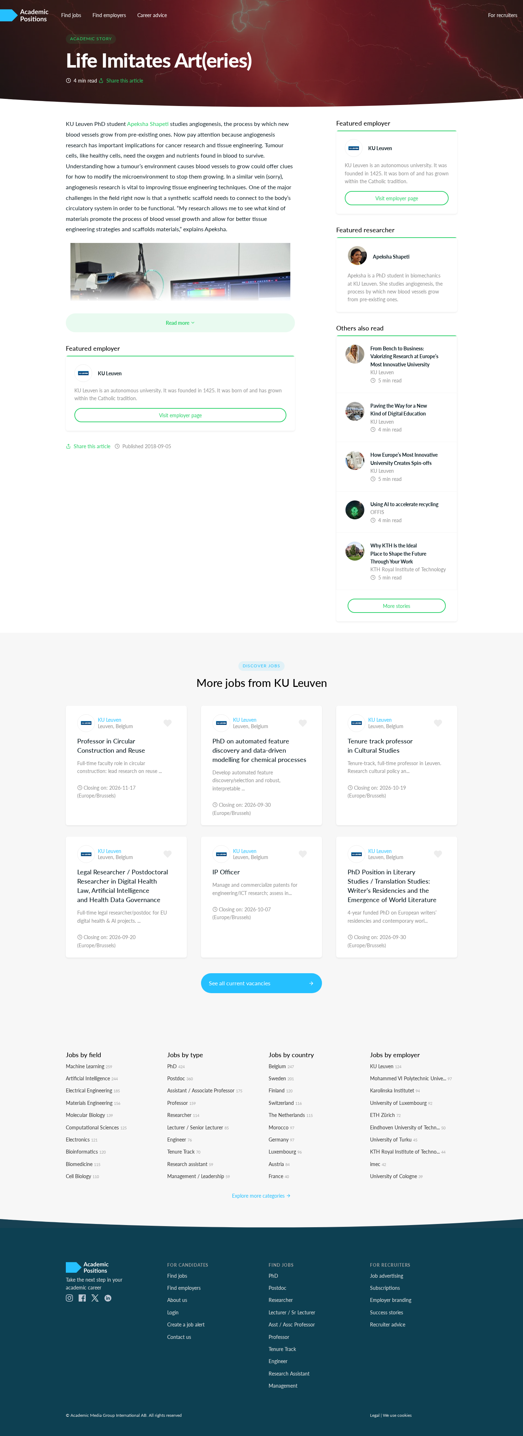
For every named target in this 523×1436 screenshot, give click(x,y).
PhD (176, 1066)
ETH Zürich (385, 1114)
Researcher (183, 1114)
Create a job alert (186, 1324)
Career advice (152, 14)
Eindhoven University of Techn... (407, 1127)
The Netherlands (291, 1114)
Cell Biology (82, 1176)
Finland (280, 1090)
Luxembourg (285, 1151)
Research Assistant (289, 1373)
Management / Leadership (198, 1176)
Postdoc (180, 1078)
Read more (178, 322)
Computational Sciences (96, 1127)
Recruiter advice (387, 1324)
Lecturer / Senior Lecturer (198, 1127)
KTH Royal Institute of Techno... (407, 1151)
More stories (396, 605)
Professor (181, 1102)
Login (173, 1312)
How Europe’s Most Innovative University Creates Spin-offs (404, 458)
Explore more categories (259, 1195)
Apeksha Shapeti (148, 124)
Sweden (281, 1078)
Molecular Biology (89, 1114)
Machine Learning (89, 1066)
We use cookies (397, 1415)
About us (177, 1299)
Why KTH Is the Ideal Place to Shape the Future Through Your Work (398, 553)
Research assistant (190, 1163)
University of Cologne (396, 1176)
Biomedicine (83, 1163)
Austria (279, 1163)
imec (378, 1163)
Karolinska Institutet (395, 1090)
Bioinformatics (86, 1151)
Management (283, 1385)
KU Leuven (110, 373)
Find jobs (71, 14)
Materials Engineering (93, 1102)
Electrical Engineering (93, 1090)
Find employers (109, 14)
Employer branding (390, 1299)
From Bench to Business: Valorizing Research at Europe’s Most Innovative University (404, 356)
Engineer (179, 1139)
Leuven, (107, 726)
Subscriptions (385, 1287)
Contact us (179, 1336)
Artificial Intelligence (92, 1078)
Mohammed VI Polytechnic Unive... (411, 1078)
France (279, 1176)
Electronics (81, 1139)
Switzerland (285, 1102)
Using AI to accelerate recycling (404, 504)
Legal (375, 1415)
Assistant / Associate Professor (204, 1090)
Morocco (281, 1127)
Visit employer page (180, 415)
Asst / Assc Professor (292, 1324)
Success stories (386, 1312)
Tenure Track (183, 1151)
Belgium (124, 726)
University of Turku (393, 1139)
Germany (281, 1139)
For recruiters (502, 14)
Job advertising (386, 1275)
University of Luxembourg (401, 1102)
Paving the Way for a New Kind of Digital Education (398, 409)
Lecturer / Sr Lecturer (292, 1312)
